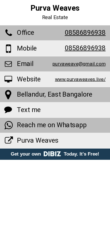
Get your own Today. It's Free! (55, 154)
